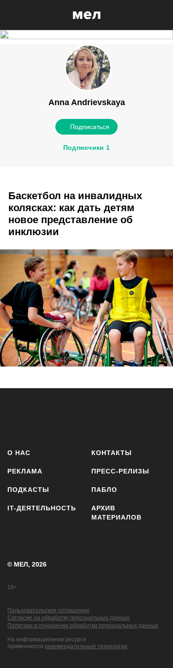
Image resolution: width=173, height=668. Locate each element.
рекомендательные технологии (86, 646)
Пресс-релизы (120, 471)
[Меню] (159, 15)
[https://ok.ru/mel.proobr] (153, 416)
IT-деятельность (41, 508)
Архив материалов (116, 512)
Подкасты (28, 489)
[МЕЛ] (87, 15)
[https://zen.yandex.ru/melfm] (44, 416)
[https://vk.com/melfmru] (72, 416)
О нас (18, 452)
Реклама (24, 471)
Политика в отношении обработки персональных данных (82, 625)
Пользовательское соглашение (48, 610)
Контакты (111, 452)
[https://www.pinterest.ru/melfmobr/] (126, 416)
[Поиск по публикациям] (14, 15)
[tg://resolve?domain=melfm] (17, 416)
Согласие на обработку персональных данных (68, 618)
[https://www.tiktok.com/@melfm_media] (99, 416)
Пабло (104, 489)
